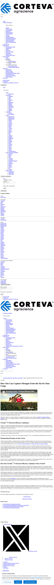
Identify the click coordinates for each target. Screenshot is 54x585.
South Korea (11, 107)
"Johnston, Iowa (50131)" (6, 176)
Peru (9, 168)
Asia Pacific (8, 95)
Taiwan (10, 108)
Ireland (9, 132)
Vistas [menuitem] (9, 63)
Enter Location (4, 287)
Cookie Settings (7, 582)
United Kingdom (11, 151)
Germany (10, 128)
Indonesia (10, 99)
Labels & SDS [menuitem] (6, 44)
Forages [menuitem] (7, 35)
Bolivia (9, 154)
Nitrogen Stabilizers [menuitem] (10, 37)
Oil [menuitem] (6, 43)
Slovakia (10, 144)
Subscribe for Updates (27, 498)
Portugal (10, 140)
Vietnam (10, 110)
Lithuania (10, 135)
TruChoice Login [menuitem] (10, 82)
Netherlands (10, 138)
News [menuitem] (7, 57)
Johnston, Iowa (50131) (5, 284)
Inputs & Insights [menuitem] (12, 61)
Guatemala (10, 163)
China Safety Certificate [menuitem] (11, 75)
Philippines (10, 105)
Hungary (10, 131)
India (9, 98)
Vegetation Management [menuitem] (11, 38)
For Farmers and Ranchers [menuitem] (11, 64)
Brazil (9, 156)
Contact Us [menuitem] (5, 81)
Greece (9, 129)
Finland (10, 126)
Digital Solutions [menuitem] (9, 32)
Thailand (10, 109)
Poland (9, 139)
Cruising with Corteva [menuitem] (10, 55)
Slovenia (10, 145)
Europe (7, 115)
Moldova (10, 137)
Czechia (10, 122)
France (9, 127)
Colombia (10, 158)
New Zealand (11, 114)
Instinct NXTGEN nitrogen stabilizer (40, 443)
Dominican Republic (12, 160)
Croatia (9, 121)
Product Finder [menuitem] (6, 80)
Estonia (10, 125)
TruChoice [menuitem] (5, 78)
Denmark (10, 123)
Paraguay (10, 166)
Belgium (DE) (11, 119)
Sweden (10, 147)
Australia (10, 113)
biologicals (13, 478)
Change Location (8, 179)
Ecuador (10, 162)
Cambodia (10, 96)
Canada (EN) (11, 171)
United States (3, 85)
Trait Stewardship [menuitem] (9, 72)
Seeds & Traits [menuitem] (9, 29)
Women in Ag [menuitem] (9, 54)
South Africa (11, 93)
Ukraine (10, 150)
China (9, 97)
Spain (9, 146)
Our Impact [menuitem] (8, 52)
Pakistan (10, 104)
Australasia (8, 111)
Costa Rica (10, 159)
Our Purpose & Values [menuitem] (10, 46)
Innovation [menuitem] (8, 50)
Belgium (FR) (11, 116)
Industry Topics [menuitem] (9, 70)
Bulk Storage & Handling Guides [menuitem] (13, 73)
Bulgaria (10, 120)
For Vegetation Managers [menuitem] (11, 62)
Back (4, 21)
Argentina (10, 153)
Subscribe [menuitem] (8, 58)
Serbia (9, 142)
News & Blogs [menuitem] (6, 56)
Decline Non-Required (30, 582)
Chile (9, 157)
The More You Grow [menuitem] (12, 66)
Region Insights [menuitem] (9, 76)
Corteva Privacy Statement (36, 577)
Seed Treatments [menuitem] (9, 33)
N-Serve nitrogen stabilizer (24, 443)
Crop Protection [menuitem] (9, 30)
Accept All (18, 582)
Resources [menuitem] (5, 68)
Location (5, 181)
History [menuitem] (7, 49)
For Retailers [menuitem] (8, 60)
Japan (9, 101)
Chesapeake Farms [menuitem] (10, 74)
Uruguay (10, 169)
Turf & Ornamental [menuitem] (10, 41)
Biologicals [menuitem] (8, 31)
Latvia (9, 134)
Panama (10, 165)
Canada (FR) (11, 172)
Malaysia (10, 103)
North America (9, 170)
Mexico (10, 164)
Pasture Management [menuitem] (10, 39)
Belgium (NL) (11, 117)
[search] (1, 19)
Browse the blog (27, 496)
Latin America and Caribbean (12, 152)
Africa (7, 92)
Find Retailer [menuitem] (8, 69)
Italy (9, 133)
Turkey (9, 148)
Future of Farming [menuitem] (9, 51)
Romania (10, 141)
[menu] (1, 1)
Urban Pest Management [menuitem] (11, 42)
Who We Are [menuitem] (6, 45)
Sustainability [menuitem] (8, 48)
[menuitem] (7, 27)
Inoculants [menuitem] (8, 36)
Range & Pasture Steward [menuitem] (13, 67)
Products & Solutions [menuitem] (7, 22)
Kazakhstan (10, 102)
